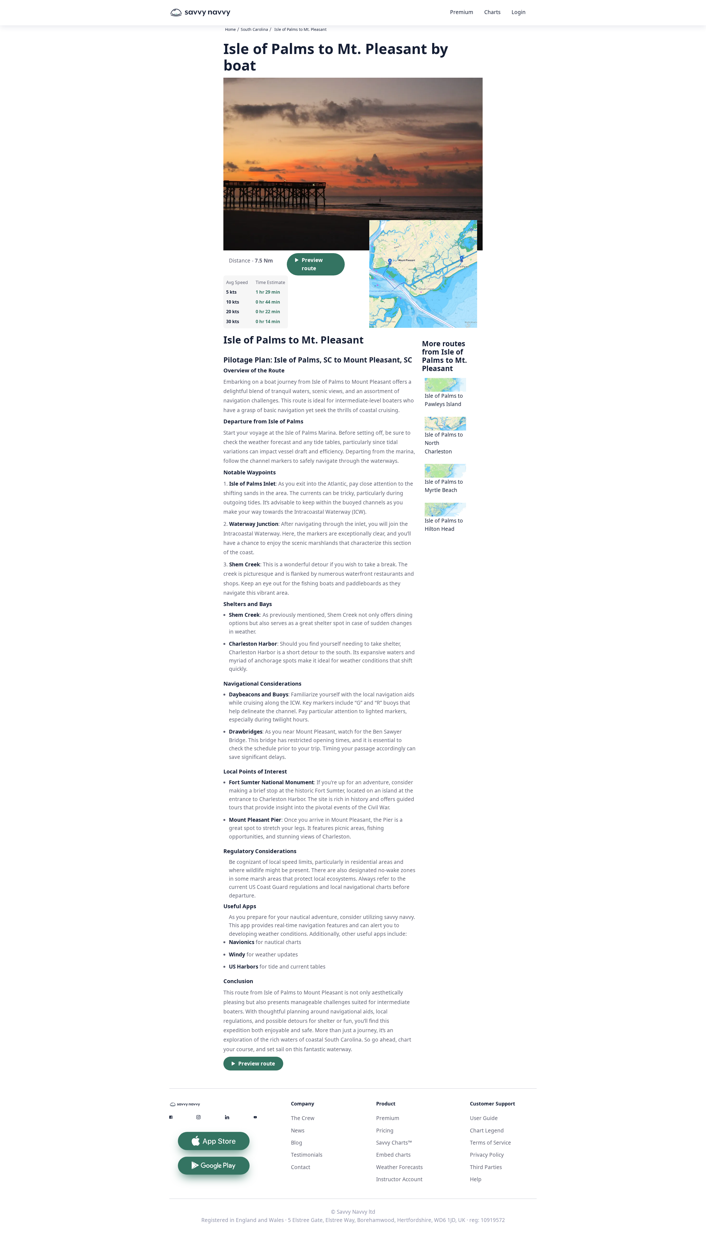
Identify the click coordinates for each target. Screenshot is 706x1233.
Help (476, 1179)
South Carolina (254, 29)
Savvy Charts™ (394, 1142)
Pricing (385, 1130)
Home (230, 29)
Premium (461, 12)
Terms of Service (490, 1142)
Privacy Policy (487, 1154)
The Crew (302, 1118)
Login (519, 12)
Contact (300, 1167)
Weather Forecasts (399, 1167)
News (297, 1130)
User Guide (484, 1118)
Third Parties (486, 1167)
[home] (210, 12)
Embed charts (393, 1154)
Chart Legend (487, 1130)
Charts (492, 12)
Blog (296, 1142)
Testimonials (306, 1154)
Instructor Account (399, 1179)
